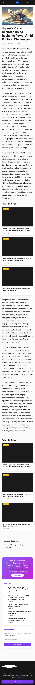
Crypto (5, 208)
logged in (17, 545)
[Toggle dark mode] (27, 2)
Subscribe (17, 644)
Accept (17, 682)
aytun (3, 43)
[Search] (32, 2)
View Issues (17, 575)
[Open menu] (3, 2)
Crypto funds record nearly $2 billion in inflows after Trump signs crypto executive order (19, 589)
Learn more (20, 677)
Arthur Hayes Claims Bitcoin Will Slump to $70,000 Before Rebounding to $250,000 (18, 597)
